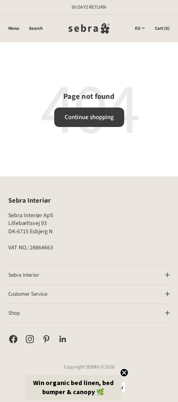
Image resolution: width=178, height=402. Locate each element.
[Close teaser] (124, 372)
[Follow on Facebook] (13, 339)
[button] (73, 387)
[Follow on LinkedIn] (63, 339)
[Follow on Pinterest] (46, 339)
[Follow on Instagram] (30, 339)
